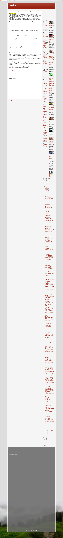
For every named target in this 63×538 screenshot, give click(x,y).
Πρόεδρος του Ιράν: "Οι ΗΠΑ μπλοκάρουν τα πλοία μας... (49, 224)
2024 (45, 181)
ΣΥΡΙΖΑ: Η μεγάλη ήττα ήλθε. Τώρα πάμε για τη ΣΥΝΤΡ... (49, 271)
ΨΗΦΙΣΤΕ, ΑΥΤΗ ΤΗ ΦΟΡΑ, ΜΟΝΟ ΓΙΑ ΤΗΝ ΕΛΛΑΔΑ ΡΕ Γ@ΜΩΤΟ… (49, 256)
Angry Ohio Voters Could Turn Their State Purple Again (45, 107)
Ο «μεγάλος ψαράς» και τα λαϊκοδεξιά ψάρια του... (48, 325)
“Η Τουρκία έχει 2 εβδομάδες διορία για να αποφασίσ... (49, 309)
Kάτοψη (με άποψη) (45, 144)
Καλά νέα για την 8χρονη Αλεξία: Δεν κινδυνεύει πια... (49, 286)
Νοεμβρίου (46, 189)
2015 (45, 440)
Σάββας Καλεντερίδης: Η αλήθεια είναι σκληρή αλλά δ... (49, 348)
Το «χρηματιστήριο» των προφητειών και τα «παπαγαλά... (49, 392)
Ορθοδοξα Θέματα (44, 131)
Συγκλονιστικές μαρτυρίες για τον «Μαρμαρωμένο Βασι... (49, 259)
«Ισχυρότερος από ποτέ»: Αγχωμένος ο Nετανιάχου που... (49, 293)
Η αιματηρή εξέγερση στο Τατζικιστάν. (48, 399)
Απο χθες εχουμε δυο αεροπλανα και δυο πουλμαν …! (49, 407)
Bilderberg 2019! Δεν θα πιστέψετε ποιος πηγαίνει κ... (49, 265)
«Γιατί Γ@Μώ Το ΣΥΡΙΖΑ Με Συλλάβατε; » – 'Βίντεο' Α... (48, 323)
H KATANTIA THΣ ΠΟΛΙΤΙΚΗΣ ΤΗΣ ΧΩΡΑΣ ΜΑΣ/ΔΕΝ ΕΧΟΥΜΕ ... (49, 351)
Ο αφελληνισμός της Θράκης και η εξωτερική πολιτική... (49, 204)
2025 (45, 180)
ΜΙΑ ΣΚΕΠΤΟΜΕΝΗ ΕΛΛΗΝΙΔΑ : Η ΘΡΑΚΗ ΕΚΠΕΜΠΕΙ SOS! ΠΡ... (49, 252)
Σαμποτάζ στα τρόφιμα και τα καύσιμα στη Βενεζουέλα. (48, 263)
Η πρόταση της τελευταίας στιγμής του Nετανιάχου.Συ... (49, 246)
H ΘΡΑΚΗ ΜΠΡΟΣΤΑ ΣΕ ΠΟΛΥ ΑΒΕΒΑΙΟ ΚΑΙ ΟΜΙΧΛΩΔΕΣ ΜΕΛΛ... (49, 250)
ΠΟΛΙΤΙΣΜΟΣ (45, 54)
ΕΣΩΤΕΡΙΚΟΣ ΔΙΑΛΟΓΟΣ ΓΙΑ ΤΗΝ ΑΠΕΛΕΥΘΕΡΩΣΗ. (49, 202)
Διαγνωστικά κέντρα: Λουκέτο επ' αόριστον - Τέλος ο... (49, 244)
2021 (45, 185)
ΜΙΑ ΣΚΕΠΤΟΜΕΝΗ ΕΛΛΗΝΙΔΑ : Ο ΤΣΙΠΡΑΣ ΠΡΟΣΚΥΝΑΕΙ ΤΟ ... (49, 370)
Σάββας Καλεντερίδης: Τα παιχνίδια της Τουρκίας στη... (49, 206)
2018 (45, 437)
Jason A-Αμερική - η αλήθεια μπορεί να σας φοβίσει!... (49, 421)
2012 (45, 444)
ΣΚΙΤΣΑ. (44, 56)
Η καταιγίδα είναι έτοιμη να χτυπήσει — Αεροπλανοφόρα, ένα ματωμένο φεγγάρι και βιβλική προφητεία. (51, 38)
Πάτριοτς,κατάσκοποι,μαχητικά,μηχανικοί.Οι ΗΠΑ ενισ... (49, 342)
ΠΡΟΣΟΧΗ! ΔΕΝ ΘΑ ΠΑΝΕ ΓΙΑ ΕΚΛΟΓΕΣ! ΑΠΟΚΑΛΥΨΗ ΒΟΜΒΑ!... (49, 269)
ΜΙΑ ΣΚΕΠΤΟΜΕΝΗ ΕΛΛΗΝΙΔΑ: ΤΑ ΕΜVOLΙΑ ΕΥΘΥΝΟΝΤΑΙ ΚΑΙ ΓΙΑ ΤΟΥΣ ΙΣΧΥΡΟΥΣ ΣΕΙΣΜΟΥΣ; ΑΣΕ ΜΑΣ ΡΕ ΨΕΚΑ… (51, 155)
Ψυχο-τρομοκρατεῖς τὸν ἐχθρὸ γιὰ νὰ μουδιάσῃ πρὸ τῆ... (49, 371)
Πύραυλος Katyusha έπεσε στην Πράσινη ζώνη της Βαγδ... (49, 423)
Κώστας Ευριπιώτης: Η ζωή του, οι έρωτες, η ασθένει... (49, 217)
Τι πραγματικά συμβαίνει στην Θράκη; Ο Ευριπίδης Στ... (48, 213)
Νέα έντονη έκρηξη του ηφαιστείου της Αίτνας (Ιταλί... (49, 228)
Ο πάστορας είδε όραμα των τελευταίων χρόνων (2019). (48, 375)
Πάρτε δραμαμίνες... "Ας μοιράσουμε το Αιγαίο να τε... (49, 350)
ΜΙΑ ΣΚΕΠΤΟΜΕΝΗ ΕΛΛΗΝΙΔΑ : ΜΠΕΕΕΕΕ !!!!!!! (49, 299)
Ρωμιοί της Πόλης (44, 76)
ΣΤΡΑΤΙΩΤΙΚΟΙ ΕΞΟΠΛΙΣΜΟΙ (45, 57)
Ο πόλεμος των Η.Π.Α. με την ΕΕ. (49, 240)
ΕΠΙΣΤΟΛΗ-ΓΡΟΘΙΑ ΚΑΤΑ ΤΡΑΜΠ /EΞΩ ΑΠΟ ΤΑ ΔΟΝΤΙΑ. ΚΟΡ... (49, 334)
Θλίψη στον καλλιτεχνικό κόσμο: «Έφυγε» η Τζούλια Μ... (49, 281)
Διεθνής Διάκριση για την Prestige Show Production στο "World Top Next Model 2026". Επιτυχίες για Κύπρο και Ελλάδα (45, 115)
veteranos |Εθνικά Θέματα (45, 96)
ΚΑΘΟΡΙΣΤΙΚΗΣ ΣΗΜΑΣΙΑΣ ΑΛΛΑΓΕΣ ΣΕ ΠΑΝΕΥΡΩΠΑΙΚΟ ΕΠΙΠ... (49, 274)
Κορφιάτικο (13, 5)
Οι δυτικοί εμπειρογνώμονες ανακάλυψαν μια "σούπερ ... (49, 222)
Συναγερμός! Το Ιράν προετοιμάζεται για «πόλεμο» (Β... (49, 373)
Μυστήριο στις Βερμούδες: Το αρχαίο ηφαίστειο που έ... (49, 384)
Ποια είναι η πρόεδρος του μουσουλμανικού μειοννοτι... (49, 231)
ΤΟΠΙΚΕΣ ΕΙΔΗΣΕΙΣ (44, 62)
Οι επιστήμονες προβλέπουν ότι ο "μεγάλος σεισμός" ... (49, 330)
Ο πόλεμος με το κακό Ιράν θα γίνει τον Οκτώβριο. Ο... (49, 229)
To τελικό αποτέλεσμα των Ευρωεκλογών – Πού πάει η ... (49, 319)
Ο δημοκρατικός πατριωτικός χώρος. (49, 296)
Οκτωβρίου (46, 190)
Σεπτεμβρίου (46, 191)
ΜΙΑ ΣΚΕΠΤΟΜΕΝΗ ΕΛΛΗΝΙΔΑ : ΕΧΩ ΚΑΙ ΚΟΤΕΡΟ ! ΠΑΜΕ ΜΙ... (49, 353)
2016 (45, 439)
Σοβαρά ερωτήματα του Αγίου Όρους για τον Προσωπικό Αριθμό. (45, 133)
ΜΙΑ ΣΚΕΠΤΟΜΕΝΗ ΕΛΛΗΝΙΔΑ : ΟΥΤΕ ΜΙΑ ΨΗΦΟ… (49, 337)
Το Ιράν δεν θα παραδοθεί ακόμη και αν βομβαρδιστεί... (49, 360)
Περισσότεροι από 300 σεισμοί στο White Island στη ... (49, 289)
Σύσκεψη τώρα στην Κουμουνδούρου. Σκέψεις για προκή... (49, 315)
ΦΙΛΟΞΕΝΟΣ (45, 111)
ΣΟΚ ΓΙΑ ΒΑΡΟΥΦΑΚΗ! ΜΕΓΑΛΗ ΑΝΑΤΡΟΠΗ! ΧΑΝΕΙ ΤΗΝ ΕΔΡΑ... (49, 279)
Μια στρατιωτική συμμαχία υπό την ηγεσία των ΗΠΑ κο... (49, 200)
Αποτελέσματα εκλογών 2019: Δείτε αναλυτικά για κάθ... (49, 312)
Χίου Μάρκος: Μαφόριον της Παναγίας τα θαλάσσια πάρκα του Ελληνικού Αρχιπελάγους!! (45, 100)
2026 (45, 179)
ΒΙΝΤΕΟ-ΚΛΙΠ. (45, 28)
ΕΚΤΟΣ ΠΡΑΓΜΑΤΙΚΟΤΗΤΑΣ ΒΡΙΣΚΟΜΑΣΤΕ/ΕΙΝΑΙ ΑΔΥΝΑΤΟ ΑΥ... (49, 208)
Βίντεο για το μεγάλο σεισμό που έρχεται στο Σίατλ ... (49, 357)
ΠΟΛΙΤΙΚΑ (44, 53)
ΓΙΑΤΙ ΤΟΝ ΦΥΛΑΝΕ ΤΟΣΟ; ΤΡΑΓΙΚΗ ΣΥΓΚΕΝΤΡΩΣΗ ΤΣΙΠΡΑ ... (49, 430)
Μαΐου (46, 196)
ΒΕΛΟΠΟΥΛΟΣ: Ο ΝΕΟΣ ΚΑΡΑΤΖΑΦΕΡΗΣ (48, 219)
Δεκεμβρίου (46, 188)
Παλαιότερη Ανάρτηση (37, 100)
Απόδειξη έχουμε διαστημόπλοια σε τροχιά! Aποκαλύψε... (49, 403)
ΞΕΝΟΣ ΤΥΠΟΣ (45, 47)
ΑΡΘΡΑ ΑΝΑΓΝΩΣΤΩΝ (45, 21)
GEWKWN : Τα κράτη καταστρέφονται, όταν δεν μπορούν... (48, 321)
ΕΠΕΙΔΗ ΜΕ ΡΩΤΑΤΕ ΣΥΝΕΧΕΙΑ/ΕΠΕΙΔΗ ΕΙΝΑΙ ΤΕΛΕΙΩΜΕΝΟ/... (49, 377)
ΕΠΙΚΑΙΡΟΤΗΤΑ (45, 34)
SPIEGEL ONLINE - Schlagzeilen (45, 89)
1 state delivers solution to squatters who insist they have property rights (45, 140)
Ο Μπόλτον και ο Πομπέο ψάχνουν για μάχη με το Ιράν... (49, 332)
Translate (46, 71)
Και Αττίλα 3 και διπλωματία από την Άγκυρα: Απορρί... (49, 409)
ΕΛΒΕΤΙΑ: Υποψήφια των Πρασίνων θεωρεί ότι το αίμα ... (49, 254)
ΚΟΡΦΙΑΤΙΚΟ (45, 43)
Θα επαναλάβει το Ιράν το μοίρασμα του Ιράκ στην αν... (49, 220)
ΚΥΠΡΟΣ (44, 46)
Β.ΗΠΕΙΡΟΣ (44, 27)
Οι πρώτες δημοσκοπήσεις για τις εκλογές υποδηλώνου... (49, 226)
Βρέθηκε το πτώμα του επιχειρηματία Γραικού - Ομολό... (49, 233)
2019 (45, 187)
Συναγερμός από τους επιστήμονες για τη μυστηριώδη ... (49, 301)
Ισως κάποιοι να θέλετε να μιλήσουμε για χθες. (48, 307)
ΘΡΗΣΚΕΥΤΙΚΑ (45, 38)
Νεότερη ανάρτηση (12, 100)
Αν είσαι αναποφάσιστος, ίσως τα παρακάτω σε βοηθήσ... (49, 346)
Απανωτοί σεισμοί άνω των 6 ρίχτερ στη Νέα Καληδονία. (49, 418)
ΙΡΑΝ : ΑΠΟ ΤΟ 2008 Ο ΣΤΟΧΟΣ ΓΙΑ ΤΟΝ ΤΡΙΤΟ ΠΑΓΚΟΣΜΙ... (49, 368)
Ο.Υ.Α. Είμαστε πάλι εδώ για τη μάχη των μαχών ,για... (49, 235)
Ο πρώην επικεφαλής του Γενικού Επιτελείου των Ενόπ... (49, 261)
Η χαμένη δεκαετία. (47, 410)
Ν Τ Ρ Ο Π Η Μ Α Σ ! (47, 297)
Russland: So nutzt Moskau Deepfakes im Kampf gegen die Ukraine (45, 91)
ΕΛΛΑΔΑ (44, 33)
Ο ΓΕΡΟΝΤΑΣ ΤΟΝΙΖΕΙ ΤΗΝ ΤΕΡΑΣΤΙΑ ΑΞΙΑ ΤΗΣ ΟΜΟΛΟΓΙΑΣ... (48, 412)
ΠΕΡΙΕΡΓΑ (44, 52)
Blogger (36, 530)
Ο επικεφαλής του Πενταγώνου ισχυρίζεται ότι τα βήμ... (49, 388)
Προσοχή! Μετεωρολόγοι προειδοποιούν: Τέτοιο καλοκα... (49, 326)
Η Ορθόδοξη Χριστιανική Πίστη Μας (45, 122)
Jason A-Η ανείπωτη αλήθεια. (48, 197)
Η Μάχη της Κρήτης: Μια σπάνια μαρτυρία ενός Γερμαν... (49, 414)
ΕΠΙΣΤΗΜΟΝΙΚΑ (45, 36)
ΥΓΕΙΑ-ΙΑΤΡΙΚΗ (45, 63)
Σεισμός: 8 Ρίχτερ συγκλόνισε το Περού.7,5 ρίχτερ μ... (49, 328)
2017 (45, 438)
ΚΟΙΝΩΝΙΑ (44, 42)
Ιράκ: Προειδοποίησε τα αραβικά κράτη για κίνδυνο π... (49, 215)
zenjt (51, 174)
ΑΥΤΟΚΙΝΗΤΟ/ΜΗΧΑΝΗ (45, 25)
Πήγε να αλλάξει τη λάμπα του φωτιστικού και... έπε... (49, 425)
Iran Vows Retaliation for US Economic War (45, 83)
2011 (44, 445)
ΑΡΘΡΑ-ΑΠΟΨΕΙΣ (45, 23)
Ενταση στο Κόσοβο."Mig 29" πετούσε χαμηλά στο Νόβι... (49, 267)
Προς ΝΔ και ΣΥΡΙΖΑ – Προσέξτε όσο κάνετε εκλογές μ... (49, 310)
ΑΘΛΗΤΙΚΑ (44, 20)
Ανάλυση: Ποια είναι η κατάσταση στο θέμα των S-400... (49, 336)
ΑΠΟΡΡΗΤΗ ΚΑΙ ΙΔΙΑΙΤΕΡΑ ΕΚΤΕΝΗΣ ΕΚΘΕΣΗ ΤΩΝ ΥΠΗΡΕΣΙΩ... (48, 242)
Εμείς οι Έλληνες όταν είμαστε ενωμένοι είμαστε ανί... (49, 302)
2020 (45, 186)
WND (44, 137)
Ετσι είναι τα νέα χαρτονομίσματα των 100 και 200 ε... (49, 284)
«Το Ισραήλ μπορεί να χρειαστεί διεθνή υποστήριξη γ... (49, 359)
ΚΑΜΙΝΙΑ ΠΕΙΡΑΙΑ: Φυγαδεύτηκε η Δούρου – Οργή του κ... (49, 344)
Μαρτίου (46, 433)
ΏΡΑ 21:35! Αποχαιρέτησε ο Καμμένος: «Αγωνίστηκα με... (49, 317)
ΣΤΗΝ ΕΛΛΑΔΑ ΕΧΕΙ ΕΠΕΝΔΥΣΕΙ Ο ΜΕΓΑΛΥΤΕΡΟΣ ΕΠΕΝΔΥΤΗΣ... (49, 393)
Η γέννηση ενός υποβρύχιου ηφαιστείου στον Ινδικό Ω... (48, 355)
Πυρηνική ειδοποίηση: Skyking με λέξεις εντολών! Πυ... (49, 386)
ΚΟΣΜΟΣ (44, 45)
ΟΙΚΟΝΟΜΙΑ (45, 49)
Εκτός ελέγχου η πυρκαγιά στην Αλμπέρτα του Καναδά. (49, 401)
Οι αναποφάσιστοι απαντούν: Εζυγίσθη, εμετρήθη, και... (48, 366)
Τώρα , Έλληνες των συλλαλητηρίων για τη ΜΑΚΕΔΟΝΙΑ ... (49, 362)
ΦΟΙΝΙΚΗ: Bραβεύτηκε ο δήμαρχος (45, 146)
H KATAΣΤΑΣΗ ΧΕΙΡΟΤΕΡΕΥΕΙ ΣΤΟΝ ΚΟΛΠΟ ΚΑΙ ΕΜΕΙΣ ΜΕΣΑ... (49, 396)
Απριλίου (46, 432)
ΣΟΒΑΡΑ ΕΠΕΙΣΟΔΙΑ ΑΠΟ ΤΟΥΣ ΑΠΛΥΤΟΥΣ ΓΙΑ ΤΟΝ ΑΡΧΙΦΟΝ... (49, 390)
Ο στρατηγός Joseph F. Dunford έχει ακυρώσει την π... (49, 382)
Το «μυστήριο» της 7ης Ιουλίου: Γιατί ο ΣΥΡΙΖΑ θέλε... (49, 258)
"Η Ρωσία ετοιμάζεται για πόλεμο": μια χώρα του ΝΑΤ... (49, 416)
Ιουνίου (46, 195)
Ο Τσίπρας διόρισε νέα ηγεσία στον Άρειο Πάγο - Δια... (49, 211)
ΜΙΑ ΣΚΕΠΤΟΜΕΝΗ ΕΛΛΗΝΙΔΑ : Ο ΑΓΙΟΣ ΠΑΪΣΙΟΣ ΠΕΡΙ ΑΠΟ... (49, 379)
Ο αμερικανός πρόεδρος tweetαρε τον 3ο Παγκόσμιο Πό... (49, 405)
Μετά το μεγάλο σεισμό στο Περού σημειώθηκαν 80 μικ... (49, 291)
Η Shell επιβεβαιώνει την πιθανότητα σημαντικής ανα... (49, 283)
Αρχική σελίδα (24, 100)
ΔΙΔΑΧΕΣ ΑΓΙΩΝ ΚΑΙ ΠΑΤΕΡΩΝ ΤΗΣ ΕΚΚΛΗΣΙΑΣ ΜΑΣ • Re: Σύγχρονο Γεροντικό (45, 125)
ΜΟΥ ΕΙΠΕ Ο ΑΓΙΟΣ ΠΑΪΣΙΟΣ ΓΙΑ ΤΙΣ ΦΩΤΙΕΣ (45, 78)
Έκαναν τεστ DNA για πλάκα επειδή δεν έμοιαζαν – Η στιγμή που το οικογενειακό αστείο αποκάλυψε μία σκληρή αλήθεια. (51, 60)
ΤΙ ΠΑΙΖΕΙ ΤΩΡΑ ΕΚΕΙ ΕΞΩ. (53, 52)
